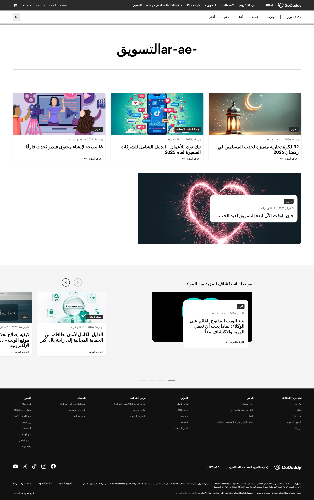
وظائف (299, 410)
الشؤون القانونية (294, 422)
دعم (226, 17)
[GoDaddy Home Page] (288, 467)
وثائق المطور (182, 404)
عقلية (255, 17)
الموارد (250, 416)
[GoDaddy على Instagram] (44, 468)
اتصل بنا (298, 416)
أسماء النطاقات (94, 317)
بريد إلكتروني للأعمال (21, 416)
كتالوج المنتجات (181, 428)
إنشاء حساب (80, 416)
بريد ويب (184, 416)
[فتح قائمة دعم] (221, 17)
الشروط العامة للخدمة (186, 493)
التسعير (137, 5)
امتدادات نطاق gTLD (22, 410)
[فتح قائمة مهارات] (264, 17)
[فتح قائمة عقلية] (249, 17)
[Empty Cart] (15, 5)
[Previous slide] (78, 282)
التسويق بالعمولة (138, 416)
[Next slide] (66, 282)
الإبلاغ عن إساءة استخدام (242, 410)
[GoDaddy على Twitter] (25, 468)
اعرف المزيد (237, 341)
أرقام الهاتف (26, 446)
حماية (25, 317)
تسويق (294, 129)
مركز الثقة (297, 428)
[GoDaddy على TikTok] (34, 468)
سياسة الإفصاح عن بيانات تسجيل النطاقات (234, 422)
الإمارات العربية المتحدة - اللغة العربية (248, 467)
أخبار (240, 17)
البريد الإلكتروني (247, 5)
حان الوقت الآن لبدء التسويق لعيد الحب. (256, 215)
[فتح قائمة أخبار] (235, 17)
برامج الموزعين (139, 410)
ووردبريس (26, 422)
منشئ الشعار (25, 440)
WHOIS (184, 422)
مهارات (271, 17)
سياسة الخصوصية (44, 483)
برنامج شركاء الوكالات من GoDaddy (130, 404)
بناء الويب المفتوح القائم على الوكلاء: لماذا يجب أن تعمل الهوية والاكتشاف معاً (217, 326)
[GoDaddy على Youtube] (15, 468)
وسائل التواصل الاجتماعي (187, 129)
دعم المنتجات (247, 404)
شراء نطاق (26, 404)
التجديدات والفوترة (77, 410)
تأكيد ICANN (182, 410)
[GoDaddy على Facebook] (53, 468)
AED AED (214, 467)
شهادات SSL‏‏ (193, 5)
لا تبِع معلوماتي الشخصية (23, 493)
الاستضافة (27, 428)
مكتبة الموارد (293, 17)
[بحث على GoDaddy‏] (16, 17)
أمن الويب (26, 434)
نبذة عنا (298, 404)
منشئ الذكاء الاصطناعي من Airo (164, 5)
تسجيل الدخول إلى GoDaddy (73, 404)
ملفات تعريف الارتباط (21, 483)
